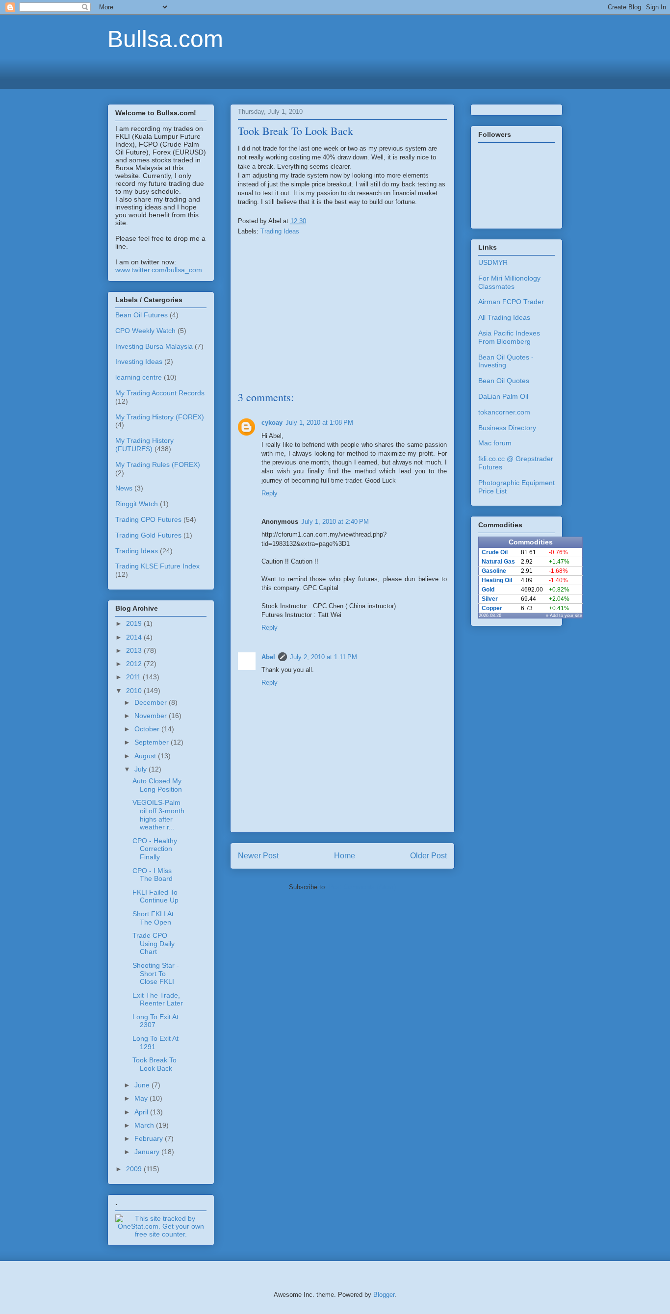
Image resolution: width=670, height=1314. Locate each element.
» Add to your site (564, 615)
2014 (135, 637)
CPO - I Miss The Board (152, 875)
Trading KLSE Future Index (157, 566)
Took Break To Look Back (154, 1064)
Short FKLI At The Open (153, 918)
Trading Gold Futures (148, 535)
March (145, 1125)
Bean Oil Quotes (503, 381)
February (149, 1138)
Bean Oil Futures (141, 315)
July (141, 769)
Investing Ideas (138, 361)
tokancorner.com (504, 412)
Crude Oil (495, 552)
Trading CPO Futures (148, 519)
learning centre (138, 377)
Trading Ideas (279, 231)
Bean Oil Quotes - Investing (506, 361)
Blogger (383, 1294)
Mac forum (495, 443)
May (142, 1098)
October (147, 729)
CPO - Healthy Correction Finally (154, 849)
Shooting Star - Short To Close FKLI (155, 973)
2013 (135, 650)
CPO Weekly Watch (145, 331)
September (152, 742)
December (151, 702)
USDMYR (493, 262)
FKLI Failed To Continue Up (155, 896)
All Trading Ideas (504, 317)
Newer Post (258, 855)
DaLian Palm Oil (503, 396)
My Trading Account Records (160, 393)
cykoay (272, 422)
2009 (135, 1169)
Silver (490, 598)
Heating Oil (497, 580)
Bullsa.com (165, 39)
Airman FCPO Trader (511, 302)
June (143, 1085)
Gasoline (494, 570)
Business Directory (507, 428)
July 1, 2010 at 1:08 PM (319, 422)
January (147, 1152)
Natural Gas (498, 561)
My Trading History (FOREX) (159, 417)
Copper (492, 608)
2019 (135, 623)
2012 (135, 664)
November (151, 716)
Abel (268, 657)
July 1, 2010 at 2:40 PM (335, 521)
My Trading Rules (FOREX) (157, 464)
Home (344, 855)
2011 (134, 677)
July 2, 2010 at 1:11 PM (323, 657)
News (123, 488)
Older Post (428, 855)
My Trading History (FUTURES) (144, 445)
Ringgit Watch (136, 504)
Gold (488, 589)
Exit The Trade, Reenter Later (157, 999)
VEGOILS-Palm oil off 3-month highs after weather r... (158, 815)
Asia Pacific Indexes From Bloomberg (509, 337)
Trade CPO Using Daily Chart (153, 943)
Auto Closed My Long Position (157, 785)
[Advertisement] (335, 72)
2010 (135, 691)
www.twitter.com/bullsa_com (158, 270)
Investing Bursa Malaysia (154, 346)
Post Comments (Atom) (362, 887)
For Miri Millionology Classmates (509, 282)
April (142, 1112)
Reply (269, 493)
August (146, 756)
